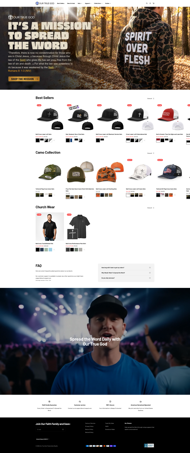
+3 (84, 196)
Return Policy (89, 429)
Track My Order (109, 423)
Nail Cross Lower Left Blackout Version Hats (109, 134)
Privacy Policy (89, 426)
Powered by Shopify (52, 446)
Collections (97, 3)
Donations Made (110, 429)
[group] (95, 48)
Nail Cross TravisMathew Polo (44, 243)
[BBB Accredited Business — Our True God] (149, 445)
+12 (174, 194)
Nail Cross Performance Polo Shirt (76, 243)
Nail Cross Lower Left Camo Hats (136, 189)
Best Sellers (60, 3)
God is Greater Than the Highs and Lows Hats (169, 134)
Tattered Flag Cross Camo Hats (45, 189)
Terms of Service (90, 423)
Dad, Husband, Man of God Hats (75, 134)
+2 (84, 249)
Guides (107, 3)
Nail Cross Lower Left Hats (43, 134)
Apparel (87, 3)
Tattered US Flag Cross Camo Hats (166, 189)
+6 (84, 140)
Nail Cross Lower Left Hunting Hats (106, 189)
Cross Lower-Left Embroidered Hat (136, 134)
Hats (79, 3)
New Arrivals (71, 3)
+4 (144, 194)
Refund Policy (89, 432)
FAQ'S (107, 426)
